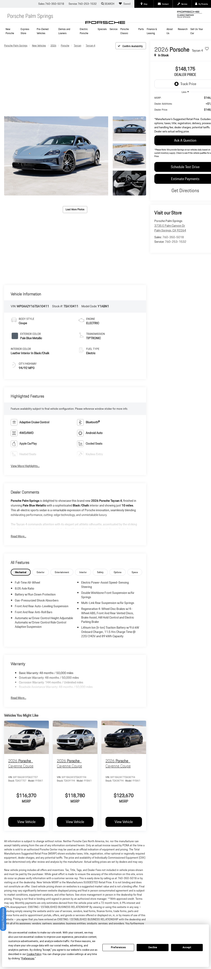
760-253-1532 (175, 241)
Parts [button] (141, 29)
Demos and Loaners (64, 31)
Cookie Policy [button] (34, 954)
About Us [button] (169, 31)
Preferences (118, 947)
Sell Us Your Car (196, 31)
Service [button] (113, 29)
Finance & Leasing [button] (152, 31)
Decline (152, 947)
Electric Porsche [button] (84, 31)
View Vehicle (26, 822)
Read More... (18, 536)
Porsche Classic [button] (124, 31)
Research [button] (183, 29)
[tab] (21, 572)
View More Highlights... (25, 466)
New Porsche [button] (10, 31)
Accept (187, 947)
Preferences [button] (27, 958)
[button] (56, 156)
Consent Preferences (3, 919)
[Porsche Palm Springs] (105, 22)
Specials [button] (102, 29)
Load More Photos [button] (75, 209)
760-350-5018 (173, 237)
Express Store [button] (25, 31)
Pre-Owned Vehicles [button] (43, 31)
